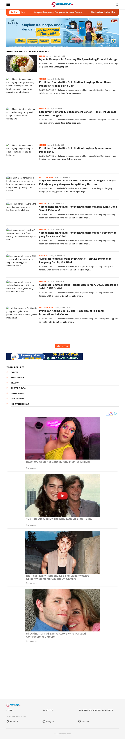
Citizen (42, 79)
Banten (14, 372)
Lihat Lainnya (62, 345)
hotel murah (17, 393)
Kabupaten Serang (20, 404)
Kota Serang (17, 377)
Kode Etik (48, 710)
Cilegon (15, 383)
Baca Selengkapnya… (59, 66)
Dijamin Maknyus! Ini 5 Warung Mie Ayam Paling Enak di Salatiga (78, 59)
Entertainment (46, 177)
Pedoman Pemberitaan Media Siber (96, 710)
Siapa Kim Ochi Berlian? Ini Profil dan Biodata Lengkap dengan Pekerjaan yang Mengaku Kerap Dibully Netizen (77, 182)
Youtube (85, 721)
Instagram (50, 721)
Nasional (43, 256)
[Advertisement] (62, 672)
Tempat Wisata (18, 388)
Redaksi (10, 710)
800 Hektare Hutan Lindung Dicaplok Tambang (100, 12)
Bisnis (42, 56)
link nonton (17, 398)
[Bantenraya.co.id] (63, 4)
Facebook (14, 721)
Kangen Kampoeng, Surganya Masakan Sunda (43, 12)
